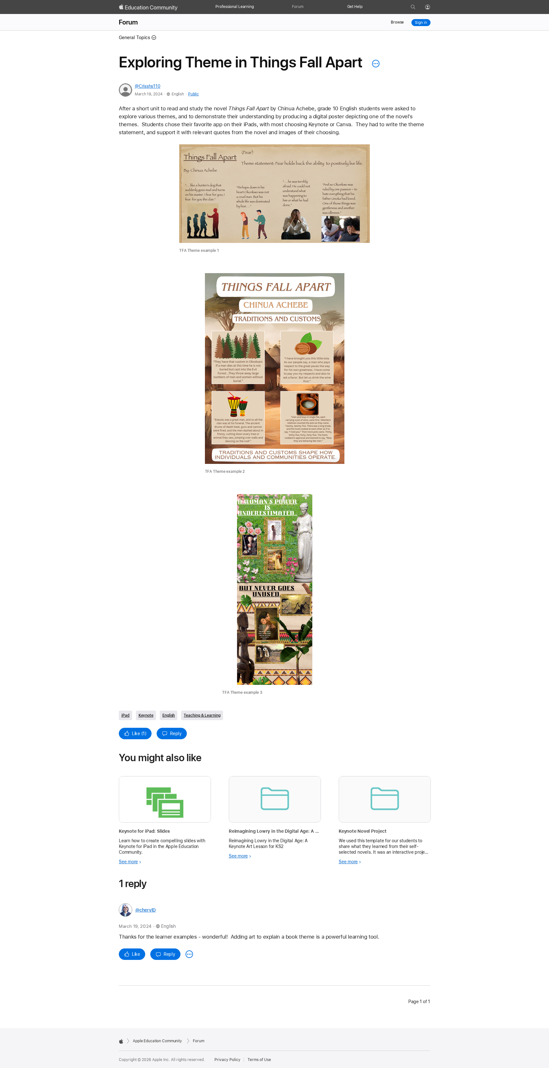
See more (128, 861)
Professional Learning (234, 6)
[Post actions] (374, 63)
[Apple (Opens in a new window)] (121, 1041)
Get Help (355, 6)
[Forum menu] (306, 7)
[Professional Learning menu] (257, 7)
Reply (176, 733)
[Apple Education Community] (148, 7)
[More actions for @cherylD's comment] (189, 954)
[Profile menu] (432, 7)
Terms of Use (259, 1060)
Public (193, 94)
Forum (297, 6)
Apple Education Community (157, 1041)
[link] (274, 199)
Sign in (421, 22)
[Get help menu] (365, 7)
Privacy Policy (227, 1060)
